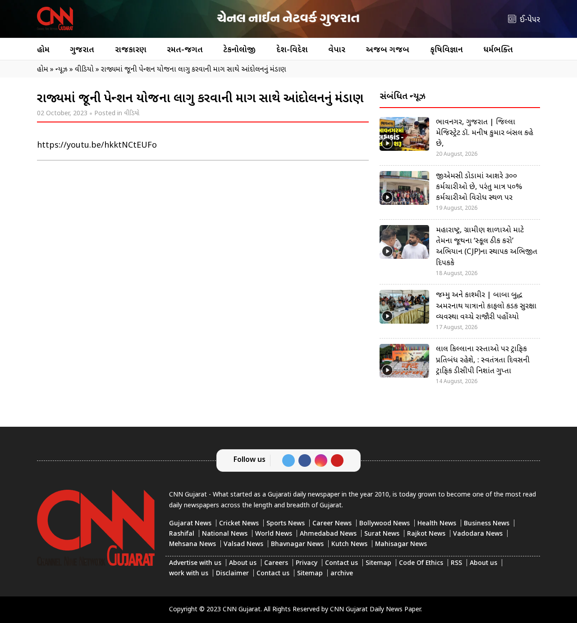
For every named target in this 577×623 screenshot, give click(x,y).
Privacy (306, 563)
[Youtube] (337, 460)
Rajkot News (426, 534)
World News (273, 534)
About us (242, 563)
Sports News (285, 523)
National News (224, 534)
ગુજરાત (82, 50)
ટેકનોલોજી (239, 50)
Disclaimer (232, 573)
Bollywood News (384, 523)
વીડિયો (131, 113)
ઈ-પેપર (530, 20)
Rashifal (181, 534)
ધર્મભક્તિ (498, 50)
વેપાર (336, 50)
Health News (436, 523)
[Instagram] (321, 460)
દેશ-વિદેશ (292, 50)
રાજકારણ (131, 50)
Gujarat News (190, 523)
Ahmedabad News (328, 534)
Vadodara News (478, 534)
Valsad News (243, 544)
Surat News (381, 534)
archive (341, 573)
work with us (188, 573)
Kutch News (349, 544)
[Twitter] (288, 460)
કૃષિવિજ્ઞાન (446, 50)
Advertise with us (195, 563)
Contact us (341, 563)
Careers (276, 563)
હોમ (43, 50)
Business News (486, 523)
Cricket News (239, 523)
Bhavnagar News (297, 544)
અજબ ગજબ (387, 50)
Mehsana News (192, 544)
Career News (332, 523)
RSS (456, 563)
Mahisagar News (401, 544)
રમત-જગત (185, 50)
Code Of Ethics (421, 563)
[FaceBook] (304, 460)
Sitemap (378, 563)
